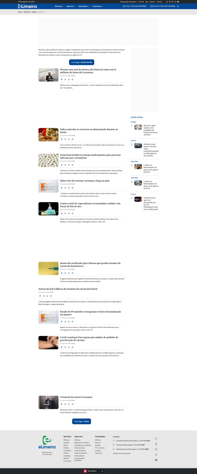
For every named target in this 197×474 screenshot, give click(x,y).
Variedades (100, 436)
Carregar (81, 62)
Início (20, 12)
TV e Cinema (100, 448)
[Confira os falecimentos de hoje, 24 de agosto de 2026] (138, 182)
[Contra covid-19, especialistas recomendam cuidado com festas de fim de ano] (48, 208)
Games (97, 445)
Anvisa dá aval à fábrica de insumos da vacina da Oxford (67, 289)
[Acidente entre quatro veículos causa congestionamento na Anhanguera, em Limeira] (138, 145)
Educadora (92, 471)
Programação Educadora (128, 1)
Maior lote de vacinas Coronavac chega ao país (84, 180)
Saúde (33, 12)
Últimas (66, 440)
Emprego (67, 456)
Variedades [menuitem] (83, 6)
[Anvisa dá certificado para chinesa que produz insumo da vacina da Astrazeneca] (48, 268)
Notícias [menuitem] (58, 6)
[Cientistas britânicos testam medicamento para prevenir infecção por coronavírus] (48, 160)
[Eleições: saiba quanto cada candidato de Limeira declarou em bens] (138, 127)
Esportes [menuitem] (70, 6)
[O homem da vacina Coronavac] (48, 402)
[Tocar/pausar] (108, 471)
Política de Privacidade (121, 453)
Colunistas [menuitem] (96, 6)
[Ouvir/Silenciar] (112, 471)
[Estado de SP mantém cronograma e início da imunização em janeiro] (48, 317)
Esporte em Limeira (81, 443)
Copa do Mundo (80, 453)
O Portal (141, 1)
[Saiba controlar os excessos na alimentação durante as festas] (48, 134)
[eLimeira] (46, 442)
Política (66, 448)
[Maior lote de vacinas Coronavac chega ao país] (48, 186)
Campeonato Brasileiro (79, 459)
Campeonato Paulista (82, 445)
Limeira (66, 443)
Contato (159, 1)
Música (97, 443)
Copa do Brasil (79, 451)
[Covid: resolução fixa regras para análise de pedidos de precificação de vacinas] (48, 342)
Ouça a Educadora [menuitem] (135, 6)
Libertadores (79, 456)
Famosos (98, 453)
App (146, 1)
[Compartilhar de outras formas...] (72, 79)
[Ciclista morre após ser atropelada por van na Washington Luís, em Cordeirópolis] (138, 199)
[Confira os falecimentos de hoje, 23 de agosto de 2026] (138, 166)
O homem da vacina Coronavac (76, 397)
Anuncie (152, 1)
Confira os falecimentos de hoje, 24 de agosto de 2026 (151, 184)
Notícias (27, 12)
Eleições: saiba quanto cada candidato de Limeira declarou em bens (151, 130)
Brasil (66, 445)
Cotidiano (67, 451)
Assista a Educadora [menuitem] (164, 6)
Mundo (66, 458)
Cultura (98, 451)
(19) (144, 441)
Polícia (66, 453)
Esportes (78, 436)
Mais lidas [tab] (137, 117)
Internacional (79, 448)
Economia (67, 461)
